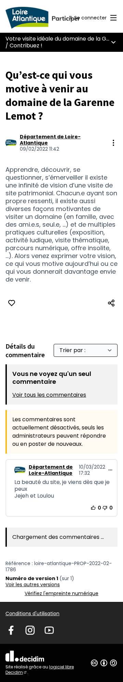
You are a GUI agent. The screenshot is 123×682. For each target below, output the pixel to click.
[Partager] (111, 303)
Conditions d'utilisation (32, 613)
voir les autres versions (32, 584)
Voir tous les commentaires (49, 395)
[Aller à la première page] (46, 18)
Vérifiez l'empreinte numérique (61, 593)
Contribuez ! (26, 45)
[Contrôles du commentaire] (110, 470)
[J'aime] (11, 303)
